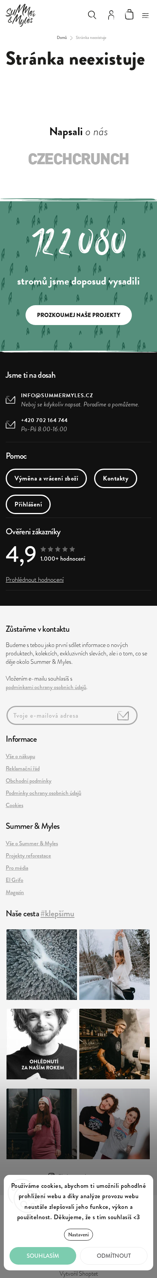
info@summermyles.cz (57, 395)
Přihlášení (28, 504)
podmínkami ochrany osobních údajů (46, 687)
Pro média (17, 868)
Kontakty (115, 478)
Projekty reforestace (28, 855)
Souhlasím (43, 1256)
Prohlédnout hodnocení (35, 579)
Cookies (14, 805)
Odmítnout (114, 1256)
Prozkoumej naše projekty (78, 315)
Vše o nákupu (20, 756)
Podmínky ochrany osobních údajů (43, 793)
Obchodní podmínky (28, 781)
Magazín (15, 892)
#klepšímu (57, 913)
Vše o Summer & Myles (32, 843)
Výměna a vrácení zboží (46, 478)
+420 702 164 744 (44, 420)
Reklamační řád (23, 768)
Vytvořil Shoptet (78, 1274)
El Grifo (14, 880)
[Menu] (145, 13)
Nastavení (78, 1234)
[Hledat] (92, 15)
